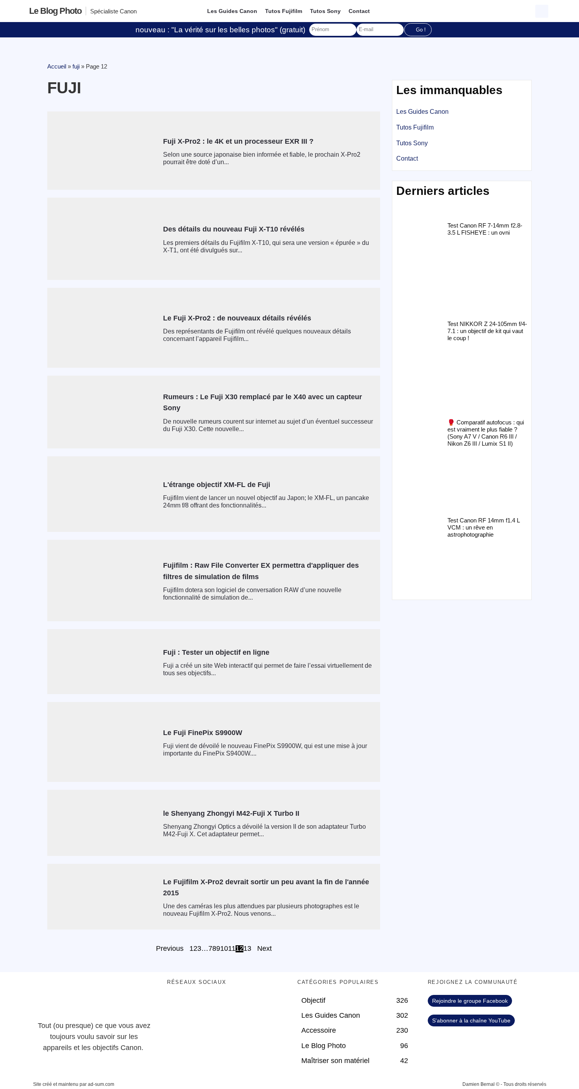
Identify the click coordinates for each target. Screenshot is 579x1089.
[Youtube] (220, 1005)
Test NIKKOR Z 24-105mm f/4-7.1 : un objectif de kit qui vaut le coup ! (487, 330)
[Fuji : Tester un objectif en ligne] (102, 661)
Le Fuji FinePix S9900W (202, 733)
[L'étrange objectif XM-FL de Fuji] (102, 494)
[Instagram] (242, 1005)
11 (232, 948)
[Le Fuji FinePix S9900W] (102, 742)
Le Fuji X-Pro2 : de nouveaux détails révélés (237, 318)
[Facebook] (177, 1005)
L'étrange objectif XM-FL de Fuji (216, 485)
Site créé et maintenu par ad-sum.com (73, 1084)
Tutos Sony (325, 11)
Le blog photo (55, 11)
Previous (170, 948)
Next (264, 948)
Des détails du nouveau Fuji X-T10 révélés (233, 229)
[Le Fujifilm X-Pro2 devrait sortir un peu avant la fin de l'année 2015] (102, 897)
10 (224, 948)
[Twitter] (198, 1005)
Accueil (56, 66)
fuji (76, 66)
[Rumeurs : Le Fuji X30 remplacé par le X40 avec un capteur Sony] (102, 412)
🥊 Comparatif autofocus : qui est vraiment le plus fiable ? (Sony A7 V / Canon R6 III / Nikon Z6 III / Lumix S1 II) (485, 433)
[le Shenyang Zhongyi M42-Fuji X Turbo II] (102, 823)
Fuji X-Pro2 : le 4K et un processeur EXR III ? (238, 141)
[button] (541, 11)
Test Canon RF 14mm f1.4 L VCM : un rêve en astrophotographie (483, 527)
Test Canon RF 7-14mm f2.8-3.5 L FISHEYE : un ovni (484, 229)
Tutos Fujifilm (283, 11)
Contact (359, 11)
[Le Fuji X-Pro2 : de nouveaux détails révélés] (102, 328)
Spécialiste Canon (113, 11)
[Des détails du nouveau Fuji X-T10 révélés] (102, 239)
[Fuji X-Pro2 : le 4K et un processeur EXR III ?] (102, 150)
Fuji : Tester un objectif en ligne (216, 652)
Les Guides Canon (232, 11)
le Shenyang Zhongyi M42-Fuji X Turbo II (231, 813)
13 (247, 948)
